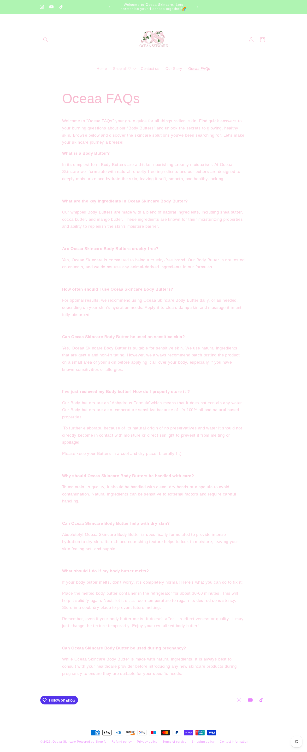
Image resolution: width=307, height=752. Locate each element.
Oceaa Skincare (64, 741)
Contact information (234, 741)
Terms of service (175, 741)
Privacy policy (147, 741)
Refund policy (122, 741)
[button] (45, 39)
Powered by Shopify (91, 741)
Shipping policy (203, 741)
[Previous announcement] (109, 7)
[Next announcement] (197, 7)
